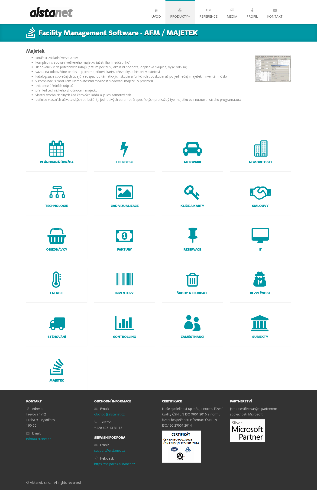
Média (232, 16)
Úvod (156, 16)
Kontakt (275, 16)
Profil (252, 16)
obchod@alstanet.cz (109, 414)
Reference (208, 16)
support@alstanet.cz (109, 450)
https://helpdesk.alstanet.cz (114, 464)
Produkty (179, 16)
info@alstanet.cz (38, 439)
